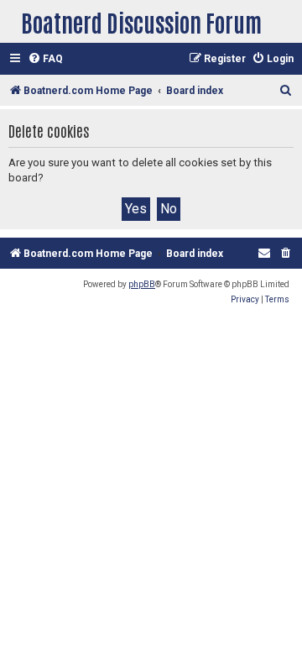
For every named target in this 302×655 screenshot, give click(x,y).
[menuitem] (45, 59)
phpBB (141, 284)
